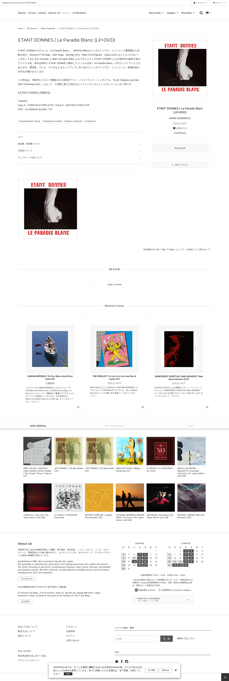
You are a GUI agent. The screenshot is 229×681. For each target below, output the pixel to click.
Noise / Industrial (48, 28)
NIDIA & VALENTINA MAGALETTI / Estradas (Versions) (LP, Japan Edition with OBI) (191, 472)
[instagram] (126, 662)
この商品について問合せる (196, 249)
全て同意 (151, 670)
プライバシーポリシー (29, 660)
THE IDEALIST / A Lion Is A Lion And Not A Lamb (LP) (114, 377)
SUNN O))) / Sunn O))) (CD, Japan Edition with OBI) (36, 516)
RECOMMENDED (114, 425)
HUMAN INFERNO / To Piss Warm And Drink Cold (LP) (50, 377)
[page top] (225, 677)
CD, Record (32, 28)
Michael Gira (73, 54)
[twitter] (116, 662)
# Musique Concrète (52, 121)
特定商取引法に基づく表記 (154, 249)
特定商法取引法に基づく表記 (32, 655)
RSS (20, 651)
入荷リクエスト (180, 164)
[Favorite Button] (78, 407)
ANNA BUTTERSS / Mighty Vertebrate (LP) (128, 469)
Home (20, 28)
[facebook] (121, 662)
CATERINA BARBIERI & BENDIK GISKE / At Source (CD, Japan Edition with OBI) (130, 517)
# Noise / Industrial (73, 121)
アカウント (201, 3)
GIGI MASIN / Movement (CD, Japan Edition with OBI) (160, 516)
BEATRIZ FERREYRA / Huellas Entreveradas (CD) (98, 516)
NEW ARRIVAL (38, 425)
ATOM (27, 651)
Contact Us (26, 578)
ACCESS (25, 601)
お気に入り (181, 128)
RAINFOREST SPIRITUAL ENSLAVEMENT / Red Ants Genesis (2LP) (179, 377)
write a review (114, 284)
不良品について (25, 150)
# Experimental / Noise (29, 121)
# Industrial (90, 121)
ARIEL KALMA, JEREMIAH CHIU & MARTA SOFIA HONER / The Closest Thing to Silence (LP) (37, 472)
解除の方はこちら (186, 638)
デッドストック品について (30, 157)
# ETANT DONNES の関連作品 (34, 92)
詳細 (68, 674)
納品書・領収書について (29, 143)
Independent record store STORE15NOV (19, 3)
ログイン (219, 3)
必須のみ (165, 670)
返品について (175, 249)
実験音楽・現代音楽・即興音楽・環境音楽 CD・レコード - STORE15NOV (52, 13)
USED (191, 425)
